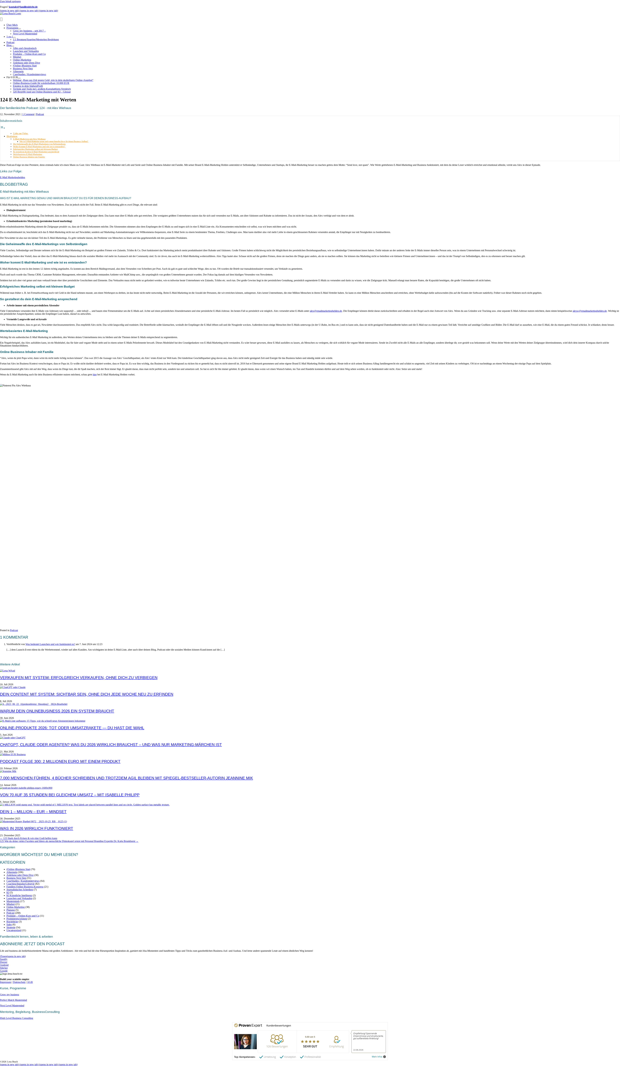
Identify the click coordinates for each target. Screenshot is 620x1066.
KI (7, 892)
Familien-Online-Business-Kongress (24, 886)
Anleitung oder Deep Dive (26, 62)
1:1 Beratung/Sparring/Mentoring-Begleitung (36, 39)
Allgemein (18, 71)
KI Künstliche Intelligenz (19, 895)
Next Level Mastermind (25, 33)
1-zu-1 (9, 36)
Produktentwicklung (16, 918)
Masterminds (13, 901)
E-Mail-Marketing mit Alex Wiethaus (29, 139)
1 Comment (28, 114)
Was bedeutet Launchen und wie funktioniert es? (50, 644)
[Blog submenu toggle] (12, 46)
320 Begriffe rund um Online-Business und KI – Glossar (42, 91)
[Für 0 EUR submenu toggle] (19, 78)
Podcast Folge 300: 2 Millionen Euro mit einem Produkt (60, 761)
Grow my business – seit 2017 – (29, 30)
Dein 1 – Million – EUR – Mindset (33, 811)
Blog (8, 45)
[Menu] (1, 19)
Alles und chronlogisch (24, 48)
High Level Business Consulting (16, 1018)
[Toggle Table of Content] (2, 128)
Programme (12, 27)
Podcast (10, 42)
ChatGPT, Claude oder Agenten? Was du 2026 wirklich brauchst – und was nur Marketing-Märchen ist (111, 744)
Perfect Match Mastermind (13, 1000)
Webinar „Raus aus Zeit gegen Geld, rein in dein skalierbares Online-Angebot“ (53, 80)
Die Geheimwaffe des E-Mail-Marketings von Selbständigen (39, 144)
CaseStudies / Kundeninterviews (29, 74)
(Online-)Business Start (25, 65)
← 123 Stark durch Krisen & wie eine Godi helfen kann (28, 838)
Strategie (10, 927)
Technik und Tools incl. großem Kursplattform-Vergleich (42, 89)
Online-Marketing (22, 59)
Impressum (5, 982)
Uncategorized (13, 930)
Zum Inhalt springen (10, 1)
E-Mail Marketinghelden (12, 177)
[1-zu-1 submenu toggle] (14, 37)
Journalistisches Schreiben (19, 889)
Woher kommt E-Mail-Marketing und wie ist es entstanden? (39, 146)
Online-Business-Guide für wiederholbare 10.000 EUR (41, 83)
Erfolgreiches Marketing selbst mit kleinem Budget (35, 149)
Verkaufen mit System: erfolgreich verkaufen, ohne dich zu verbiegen (78, 677)
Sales (9, 924)
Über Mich (12, 25)
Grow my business (9, 994)
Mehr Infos (377, 1056)
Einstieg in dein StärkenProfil (28, 86)
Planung (10, 910)
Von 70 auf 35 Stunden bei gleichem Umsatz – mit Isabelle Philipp (70, 795)
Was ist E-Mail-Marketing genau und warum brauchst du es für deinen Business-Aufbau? (54, 141)
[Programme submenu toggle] (19, 28)
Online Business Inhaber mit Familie (29, 157)
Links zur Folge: (20, 133)
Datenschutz (19, 982)
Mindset (17, 57)
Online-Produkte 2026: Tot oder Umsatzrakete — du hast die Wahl (72, 728)
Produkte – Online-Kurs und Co (29, 54)
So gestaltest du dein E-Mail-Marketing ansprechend (36, 151)
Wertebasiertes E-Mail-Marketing (27, 154)
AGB (30, 982)
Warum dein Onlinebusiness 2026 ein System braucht (57, 711)
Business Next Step (23, 68)
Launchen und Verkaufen (26, 51)
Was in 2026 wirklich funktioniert (36, 828)
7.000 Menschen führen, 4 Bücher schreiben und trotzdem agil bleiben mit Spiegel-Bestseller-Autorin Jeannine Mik (126, 778)
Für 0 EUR (12, 77)
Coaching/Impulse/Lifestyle (20, 883)
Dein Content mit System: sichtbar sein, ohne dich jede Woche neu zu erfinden (86, 694)
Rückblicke (12, 921)
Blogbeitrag (12, 136)
